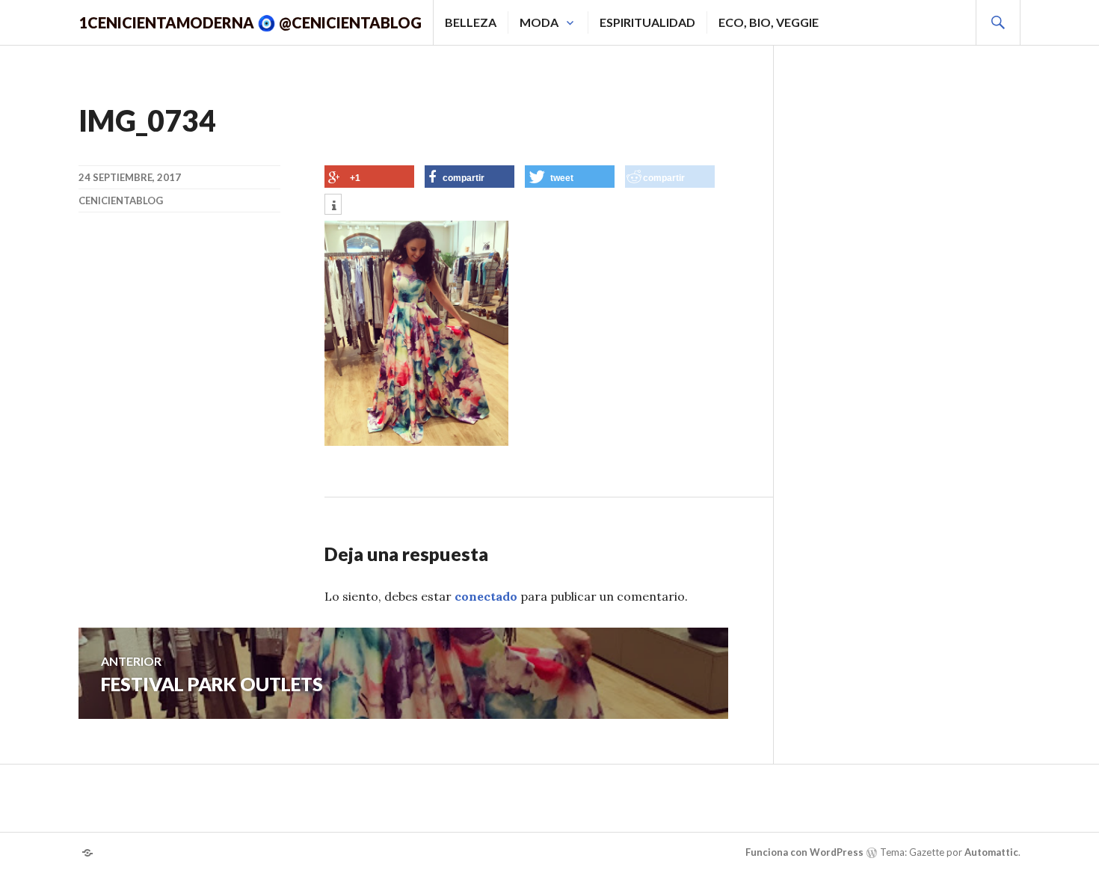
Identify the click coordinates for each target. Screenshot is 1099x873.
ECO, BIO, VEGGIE (768, 22)
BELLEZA (470, 22)
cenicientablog (120, 200)
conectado (486, 596)
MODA (539, 22)
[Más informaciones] (333, 205)
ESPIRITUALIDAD (647, 22)
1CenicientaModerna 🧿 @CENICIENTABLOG (250, 22)
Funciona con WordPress (804, 852)
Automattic (991, 852)
